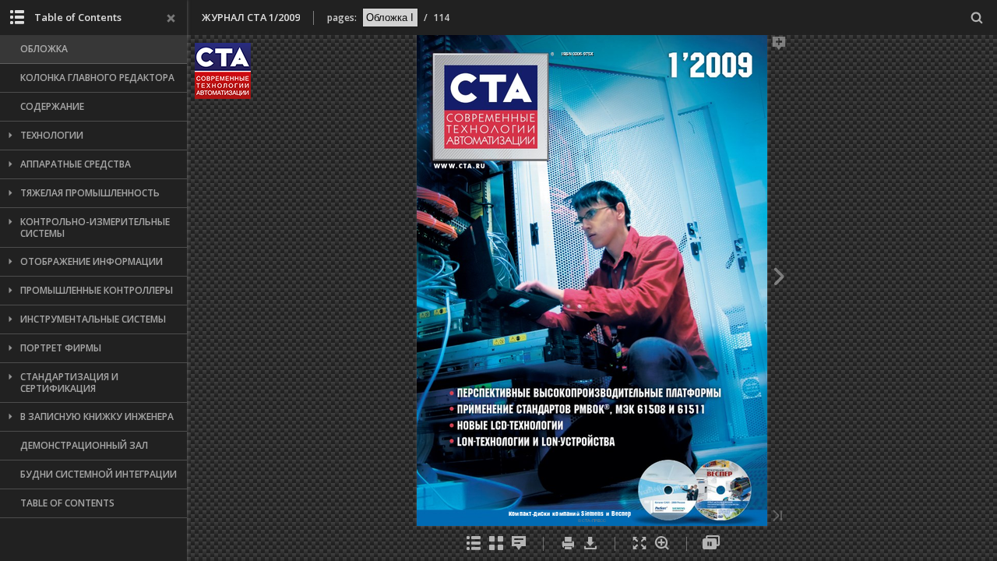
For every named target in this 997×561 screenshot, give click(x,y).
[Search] (977, 18)
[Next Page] (954, 279)
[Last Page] (952, 517)
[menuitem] (977, 17)
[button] (223, 94)
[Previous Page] (229, 279)
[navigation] (390, 17)
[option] (93, 49)
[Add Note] (954, 46)
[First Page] (231, 517)
